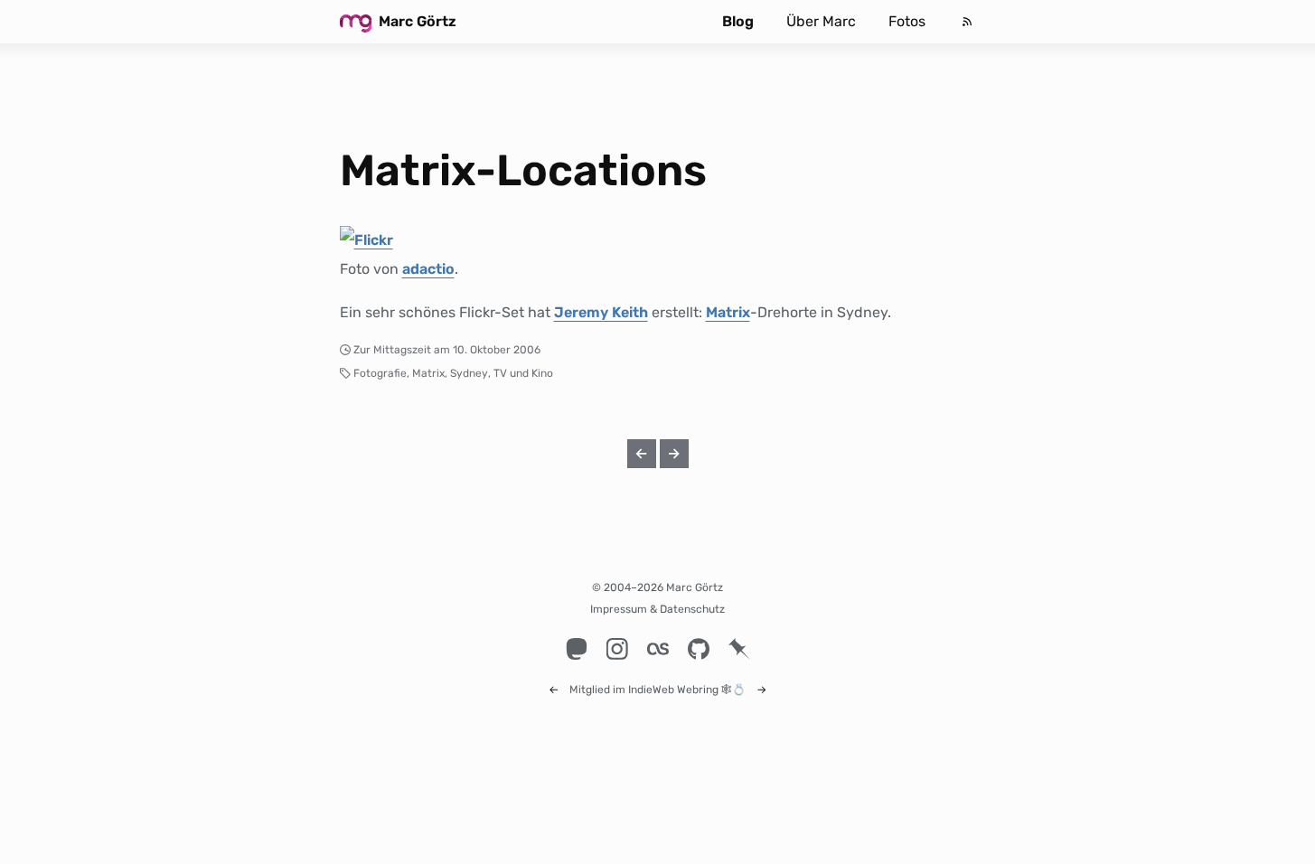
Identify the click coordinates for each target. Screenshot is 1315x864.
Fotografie (380, 373)
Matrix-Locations (523, 170)
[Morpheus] (366, 240)
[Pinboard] (739, 649)
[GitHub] (698, 649)
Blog (738, 21)
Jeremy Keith (601, 312)
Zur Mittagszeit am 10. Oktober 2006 (446, 349)
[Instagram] (617, 649)
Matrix (728, 312)
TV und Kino (523, 373)
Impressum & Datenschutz (657, 609)
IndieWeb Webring (673, 689)
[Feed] (967, 22)
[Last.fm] (657, 649)
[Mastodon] (576, 649)
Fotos (906, 21)
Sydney (469, 373)
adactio (428, 268)
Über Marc (821, 21)
